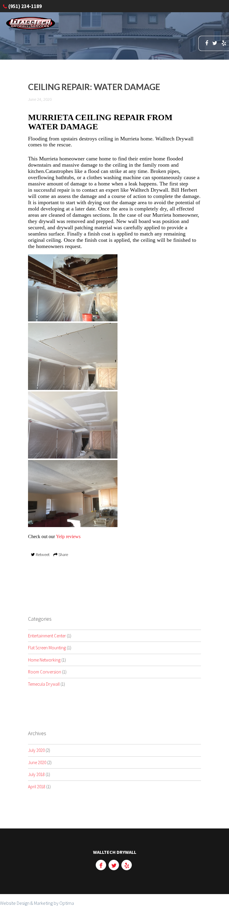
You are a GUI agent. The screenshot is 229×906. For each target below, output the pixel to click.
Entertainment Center (47, 636)
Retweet (42, 554)
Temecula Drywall (44, 684)
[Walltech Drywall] (30, 28)
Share (63, 554)
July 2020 (36, 750)
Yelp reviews (68, 536)
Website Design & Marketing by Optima (37, 903)
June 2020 (37, 762)
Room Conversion (44, 672)
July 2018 (36, 774)
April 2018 (36, 786)
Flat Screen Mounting (47, 648)
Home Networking (44, 660)
